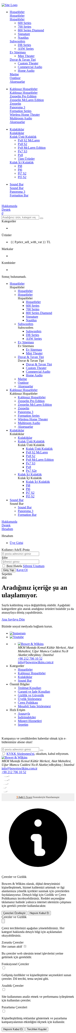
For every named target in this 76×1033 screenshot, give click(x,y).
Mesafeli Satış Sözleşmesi (34, 706)
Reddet (45, 898)
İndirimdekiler (27, 717)
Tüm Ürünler (26, 158)
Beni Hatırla (14, 566)
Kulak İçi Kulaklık (22, 162)
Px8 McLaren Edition (32, 147)
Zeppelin (15, 103)
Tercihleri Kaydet (37, 1029)
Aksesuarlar (17, 81)
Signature (24, 34)
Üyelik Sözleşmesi (30, 699)
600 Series (24, 23)
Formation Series (20, 111)
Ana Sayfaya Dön (13, 619)
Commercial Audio (30, 67)
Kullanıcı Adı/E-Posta (16, 549)
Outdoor (15, 78)
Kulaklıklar (17, 133)
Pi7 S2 (22, 173)
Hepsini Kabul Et (39, 913)
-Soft (20, 797)
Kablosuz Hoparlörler (23, 92)
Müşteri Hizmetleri (30, 721)
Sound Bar (17, 188)
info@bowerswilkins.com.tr (36, 662)
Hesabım (7, 529)
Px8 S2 (22, 144)
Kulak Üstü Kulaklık (23, 136)
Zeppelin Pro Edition (23, 96)
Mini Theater (26, 56)
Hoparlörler (17, 15)
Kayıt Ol (22, 570)
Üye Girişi (16, 543)
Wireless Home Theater (25, 114)
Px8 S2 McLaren (29, 140)
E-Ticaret (28, 797)
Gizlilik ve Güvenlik (31, 695)
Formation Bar (19, 195)
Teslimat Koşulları (29, 688)
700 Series (24, 26)
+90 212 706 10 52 (30, 658)
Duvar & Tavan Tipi (23, 59)
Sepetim (23, 724)
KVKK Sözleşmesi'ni (20, 753)
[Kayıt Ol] (41, 750)
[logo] (38, 5)
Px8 (20, 155)
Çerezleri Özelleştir (14, 913)
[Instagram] (18, 633)
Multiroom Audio (21, 118)
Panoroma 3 (17, 107)
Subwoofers (17, 41)
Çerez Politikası (28, 702)
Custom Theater (28, 63)
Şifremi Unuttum (33, 566)
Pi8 (20, 166)
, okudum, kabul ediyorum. (37, 753)
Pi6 (20, 169)
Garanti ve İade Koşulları (34, 691)
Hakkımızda (9, 206)
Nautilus (23, 37)
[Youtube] (17, 637)
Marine (14, 74)
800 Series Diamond (31, 30)
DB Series (24, 45)
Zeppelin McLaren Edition (27, 100)
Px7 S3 (22, 151)
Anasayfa (24, 713)
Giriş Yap (8, 570)
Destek (6, 209)
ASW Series (26, 48)
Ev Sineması (18, 52)
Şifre (5, 557)
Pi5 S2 (22, 177)
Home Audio (26, 70)
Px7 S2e (31, 470)
